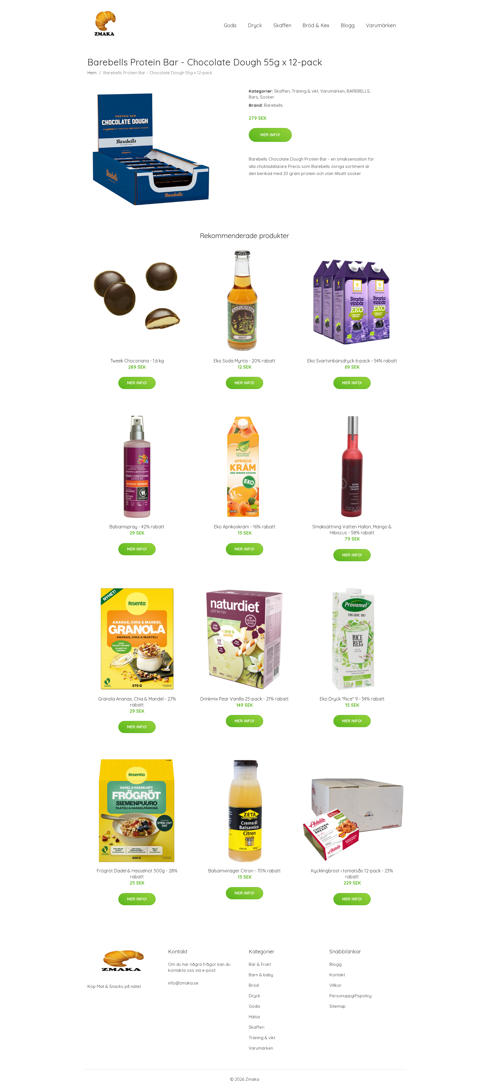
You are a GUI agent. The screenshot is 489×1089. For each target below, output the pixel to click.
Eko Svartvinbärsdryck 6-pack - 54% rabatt (352, 361)
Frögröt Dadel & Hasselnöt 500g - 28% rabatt (137, 873)
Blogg (348, 25)
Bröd (254, 985)
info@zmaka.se (183, 983)
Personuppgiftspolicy (350, 995)
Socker (267, 97)
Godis (230, 25)
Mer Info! (270, 134)
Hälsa (254, 1016)
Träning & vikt (305, 91)
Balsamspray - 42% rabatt (137, 526)
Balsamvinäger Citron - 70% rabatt (244, 871)
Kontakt (337, 974)
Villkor (335, 985)
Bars (253, 97)
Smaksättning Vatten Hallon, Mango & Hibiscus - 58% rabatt (352, 529)
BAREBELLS (358, 91)
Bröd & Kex (316, 25)
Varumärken (381, 25)
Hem (91, 72)
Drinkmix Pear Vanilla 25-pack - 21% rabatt (244, 699)
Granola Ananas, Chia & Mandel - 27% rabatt (137, 702)
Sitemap (337, 1006)
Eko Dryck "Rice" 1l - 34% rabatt (352, 699)
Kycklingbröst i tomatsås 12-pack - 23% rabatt (352, 873)
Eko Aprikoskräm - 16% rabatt (244, 526)
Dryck (255, 25)
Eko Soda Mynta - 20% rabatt (244, 361)
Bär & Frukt (260, 964)
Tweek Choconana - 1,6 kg (137, 361)
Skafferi (282, 25)
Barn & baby (261, 974)
